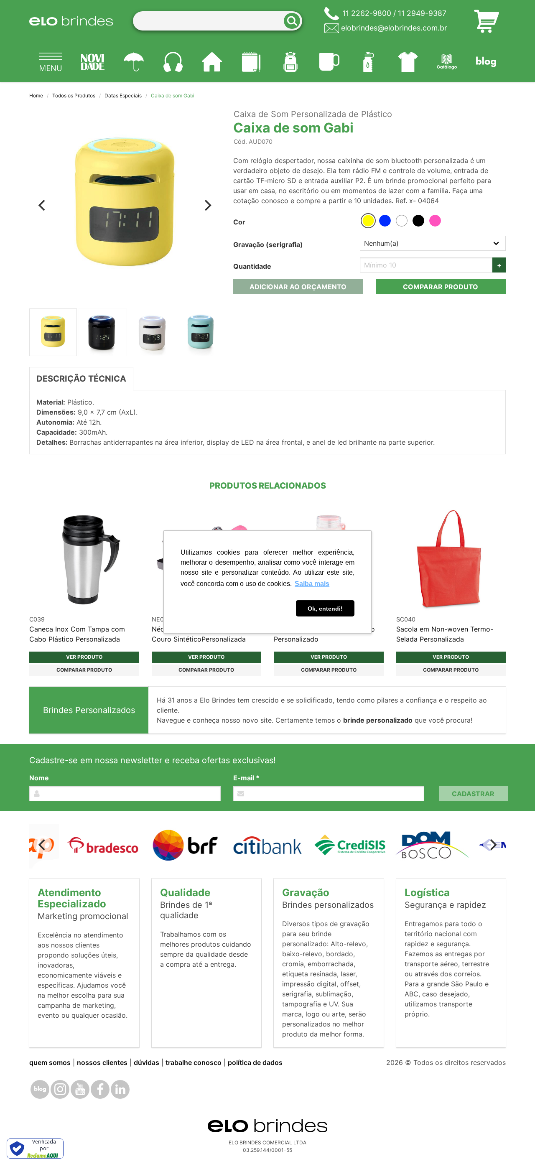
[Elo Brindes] (71, 20)
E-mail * (246, 778)
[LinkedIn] (120, 1089)
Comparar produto (440, 287)
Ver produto (84, 657)
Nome (39, 778)
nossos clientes (102, 1062)
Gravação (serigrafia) (268, 244)
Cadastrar (473, 794)
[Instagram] (60, 1089)
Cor (239, 222)
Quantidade (252, 266)
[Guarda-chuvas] (133, 62)
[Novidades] (93, 62)
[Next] (207, 205)
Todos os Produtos (73, 95)
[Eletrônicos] (173, 62)
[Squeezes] (368, 62)
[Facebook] (100, 1089)
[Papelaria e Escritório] (251, 62)
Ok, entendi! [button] (325, 608)
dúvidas (146, 1062)
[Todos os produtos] (50, 62)
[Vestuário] (408, 62)
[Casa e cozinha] (212, 62)
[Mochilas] (290, 62)
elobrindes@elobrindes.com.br (394, 27)
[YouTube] (80, 1089)
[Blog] (486, 62)
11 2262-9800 (366, 13)
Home (36, 95)
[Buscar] (294, 21)
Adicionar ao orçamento (298, 287)
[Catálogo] (447, 62)
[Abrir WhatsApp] (514, 1143)
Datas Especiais (123, 95)
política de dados (255, 1062)
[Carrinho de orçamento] (486, 20)
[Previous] (42, 205)
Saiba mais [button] (312, 583)
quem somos (50, 1062)
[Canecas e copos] (329, 62)
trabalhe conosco (194, 1062)
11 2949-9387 (422, 13)
